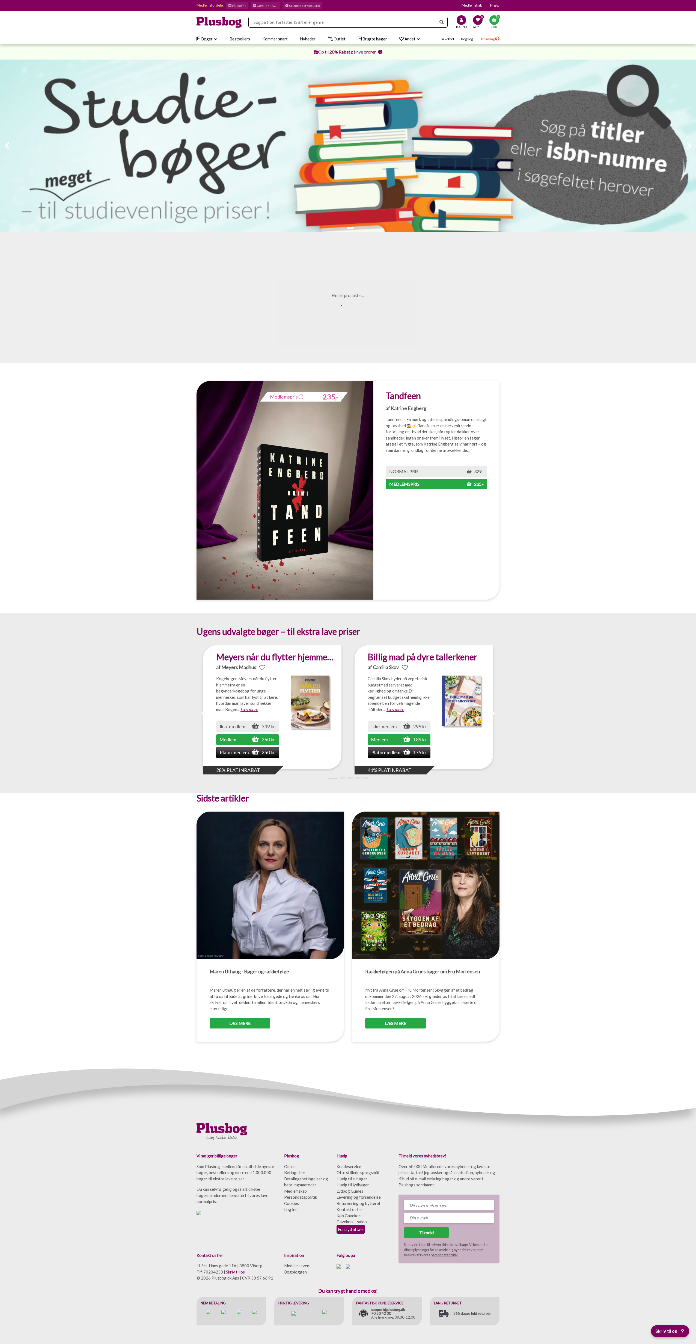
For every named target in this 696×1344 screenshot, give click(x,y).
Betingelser (294, 1172)
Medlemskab (472, 5)
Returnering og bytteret (358, 1203)
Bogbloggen (295, 1271)
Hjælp (494, 5)
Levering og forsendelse (359, 1197)
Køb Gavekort (349, 1215)
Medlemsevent (297, 1265)
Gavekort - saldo (352, 1221)
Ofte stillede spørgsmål (358, 1172)
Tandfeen (403, 395)
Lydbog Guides (350, 1191)
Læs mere (249, 709)
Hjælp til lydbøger (353, 1184)
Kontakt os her (350, 1209)
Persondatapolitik (300, 1197)
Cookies (291, 1203)
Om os (290, 1166)
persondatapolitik (444, 1255)
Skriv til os (235, 1271)
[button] (342, 228)
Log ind (291, 1209)
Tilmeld (426, 1232)
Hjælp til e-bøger (352, 1178)
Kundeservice (349, 1166)
